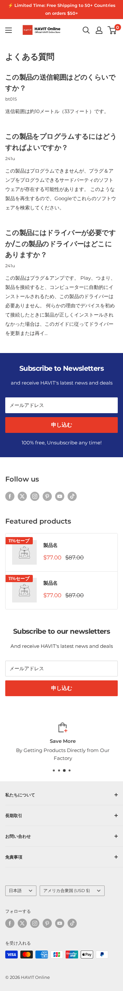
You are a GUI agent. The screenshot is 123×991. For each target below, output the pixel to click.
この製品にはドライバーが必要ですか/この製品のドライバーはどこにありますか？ (60, 243)
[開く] (86, 30)
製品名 (50, 545)
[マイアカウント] (99, 30)
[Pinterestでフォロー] (47, 496)
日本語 (15, 890)
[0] (112, 30)
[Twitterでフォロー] (22, 496)
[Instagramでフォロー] (34, 496)
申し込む (61, 425)
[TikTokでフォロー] (72, 496)
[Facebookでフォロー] (9, 496)
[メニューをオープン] (8, 30)
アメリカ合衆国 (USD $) (66, 890)
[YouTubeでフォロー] (59, 496)
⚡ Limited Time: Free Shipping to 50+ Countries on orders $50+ (61, 9)
